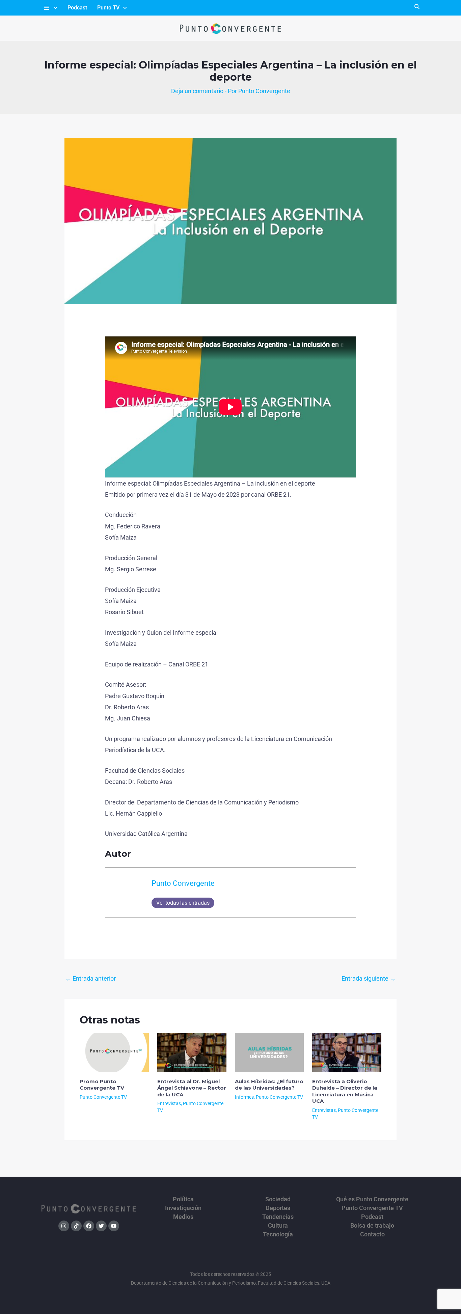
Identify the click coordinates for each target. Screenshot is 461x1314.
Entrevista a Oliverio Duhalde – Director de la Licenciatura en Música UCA (344, 1091)
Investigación (183, 1208)
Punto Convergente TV (103, 1097)
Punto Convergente (183, 883)
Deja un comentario (197, 90)
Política (183, 1199)
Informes (244, 1097)
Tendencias (278, 1217)
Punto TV (108, 7)
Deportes (278, 1208)
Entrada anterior (90, 978)
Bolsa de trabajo (372, 1226)
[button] (50, 8)
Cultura (278, 1226)
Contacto (372, 1234)
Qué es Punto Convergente (372, 1199)
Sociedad (278, 1199)
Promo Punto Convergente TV (102, 1084)
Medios (183, 1217)
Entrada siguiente (369, 978)
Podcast (77, 7)
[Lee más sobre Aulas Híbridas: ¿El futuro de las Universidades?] (269, 1052)
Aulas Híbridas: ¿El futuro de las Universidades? (269, 1084)
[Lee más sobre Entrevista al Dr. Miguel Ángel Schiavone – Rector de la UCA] (191, 1052)
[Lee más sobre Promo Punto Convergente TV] (114, 1052)
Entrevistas (169, 1103)
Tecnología (278, 1234)
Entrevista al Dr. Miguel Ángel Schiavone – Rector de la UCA (191, 1088)
